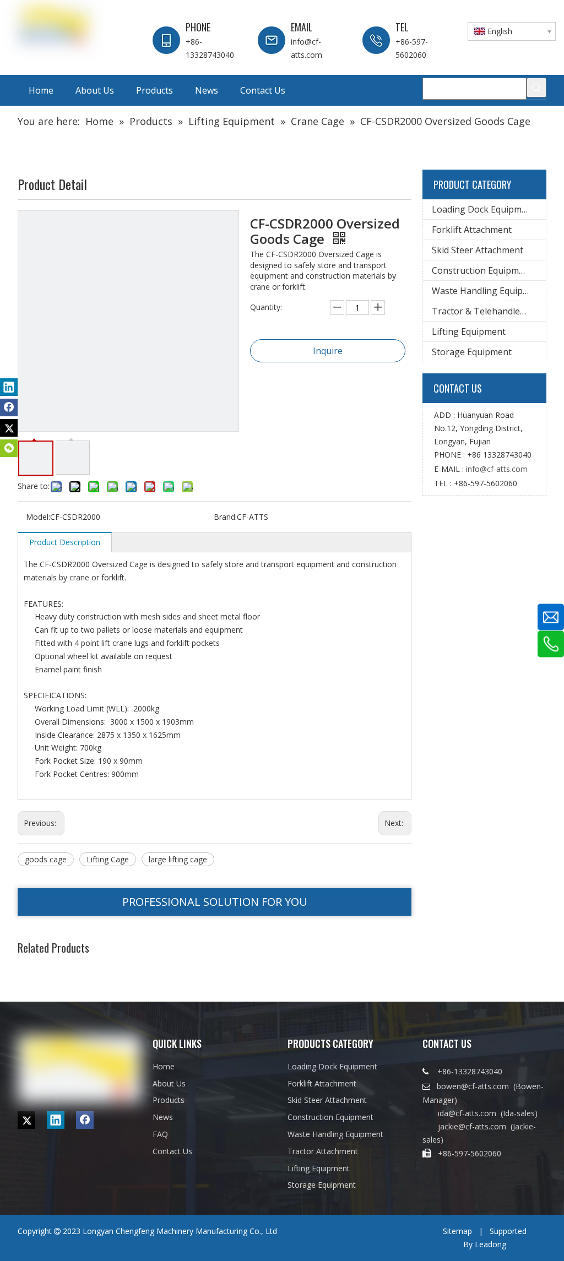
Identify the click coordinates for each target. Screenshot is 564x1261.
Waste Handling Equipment (488, 291)
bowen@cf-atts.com (474, 1086)
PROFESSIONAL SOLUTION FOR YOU (214, 901)
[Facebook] (9, 407)
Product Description (64, 542)
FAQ (160, 1134)
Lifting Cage (107, 859)
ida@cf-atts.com (467, 1113)
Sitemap (457, 1231)
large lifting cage (178, 859)
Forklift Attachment (472, 230)
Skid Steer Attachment (477, 250)
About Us (169, 1083)
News (163, 1117)
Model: (38, 517)
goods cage (46, 859)
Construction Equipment (482, 270)
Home (164, 1066)
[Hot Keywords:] (536, 87)
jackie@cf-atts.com (472, 1126)
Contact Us (172, 1151)
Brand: (225, 517)
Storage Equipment (472, 352)
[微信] (9, 448)
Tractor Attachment (323, 1151)
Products (169, 1100)
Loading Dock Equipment (483, 209)
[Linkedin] (9, 387)
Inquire (328, 351)
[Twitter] (9, 428)
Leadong (490, 1244)
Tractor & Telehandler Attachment (489, 311)
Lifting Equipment (469, 331)
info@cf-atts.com (497, 469)
